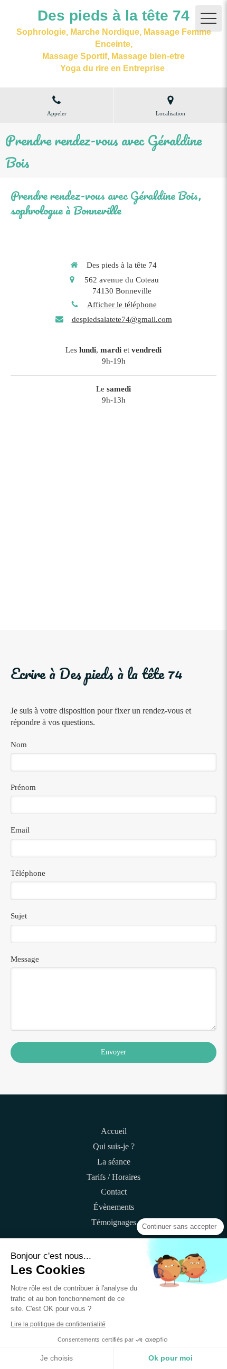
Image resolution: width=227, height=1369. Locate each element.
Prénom (23, 787)
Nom (19, 744)
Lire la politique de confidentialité (58, 1324)
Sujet (19, 916)
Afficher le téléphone (122, 304)
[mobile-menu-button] (208, 18)
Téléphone (28, 873)
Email (20, 830)
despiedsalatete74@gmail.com (122, 319)
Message (25, 959)
